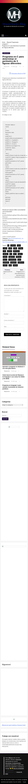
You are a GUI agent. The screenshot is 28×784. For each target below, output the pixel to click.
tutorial (15, 265)
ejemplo (5, 254)
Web (5, 326)
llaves (5, 259)
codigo (20, 248)
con (4, 251)
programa (13, 262)
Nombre (6, 314)
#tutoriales (18, 759)
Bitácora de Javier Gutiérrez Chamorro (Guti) (14, 725)
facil (15, 254)
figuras (20, 254)
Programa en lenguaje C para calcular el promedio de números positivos (12, 387)
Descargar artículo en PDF (18, 73)
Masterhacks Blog (14, 24)
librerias (19, 256)
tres (10, 265)
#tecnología (8, 763)
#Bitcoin (11, 757)
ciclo (10, 248)
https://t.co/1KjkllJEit (18, 768)
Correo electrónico (9, 320)
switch (5, 265)
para (19, 259)
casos (5, 248)
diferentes (16, 251)
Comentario (7, 295)
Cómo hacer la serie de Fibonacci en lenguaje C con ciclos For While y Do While (13, 376)
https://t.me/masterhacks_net (15, 238)
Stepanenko (6, 66)
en (10, 254)
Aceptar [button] (24, 782)
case (19, 245)
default (9, 251)
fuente (5, 256)
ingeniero (11, 256)
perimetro (5, 262)
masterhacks (12, 259)
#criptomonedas (16, 763)
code (15, 248)
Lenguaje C (6, 53)
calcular (13, 245)
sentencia (20, 262)
